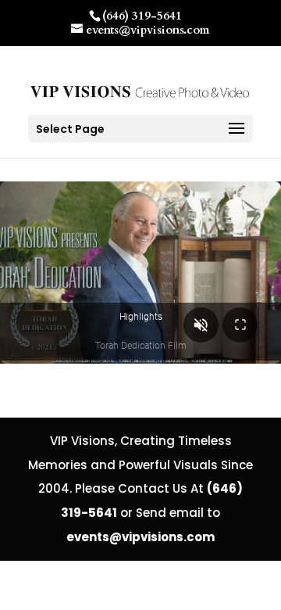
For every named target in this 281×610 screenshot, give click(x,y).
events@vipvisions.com (140, 537)
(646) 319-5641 (142, 15)
